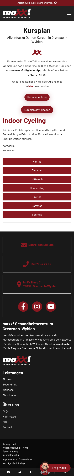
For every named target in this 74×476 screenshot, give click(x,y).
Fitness (7, 379)
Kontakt (7, 427)
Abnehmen (9, 395)
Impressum (9, 459)
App (5, 421)
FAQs (6, 411)
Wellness (8, 389)
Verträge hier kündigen (14, 463)
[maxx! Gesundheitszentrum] (17, 13)
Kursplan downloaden (37, 109)
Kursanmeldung (37, 97)
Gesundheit (10, 384)
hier (30, 86)
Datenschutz (25, 459)
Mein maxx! (9, 416)
